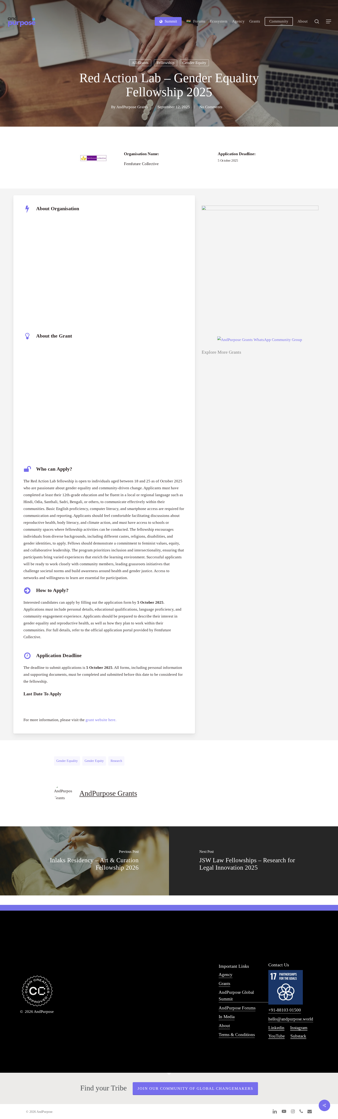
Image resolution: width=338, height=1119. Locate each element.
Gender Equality (67, 761)
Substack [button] (298, 1036)
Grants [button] (224, 983)
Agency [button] (225, 974)
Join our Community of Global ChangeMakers (195, 1088)
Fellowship (166, 63)
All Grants (140, 63)
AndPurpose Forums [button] (237, 1007)
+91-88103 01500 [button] (284, 1010)
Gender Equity (194, 63)
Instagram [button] (298, 1027)
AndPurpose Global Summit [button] (236, 995)
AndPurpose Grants (132, 107)
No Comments (210, 107)
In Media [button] (227, 1016)
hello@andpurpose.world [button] (290, 1019)
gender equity (94, 761)
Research (116, 761)
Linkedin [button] (276, 1027)
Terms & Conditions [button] (237, 1034)
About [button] (224, 1025)
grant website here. (101, 720)
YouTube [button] (276, 1036)
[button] (329, 21)
